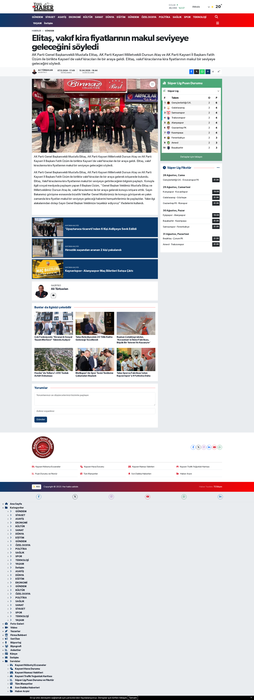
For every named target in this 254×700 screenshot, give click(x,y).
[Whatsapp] (219, 447)
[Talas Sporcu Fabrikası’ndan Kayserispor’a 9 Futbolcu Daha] (136, 359)
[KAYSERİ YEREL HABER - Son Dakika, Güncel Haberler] (43, 7)
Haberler (36, 31)
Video (13, 627)
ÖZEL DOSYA (148, 17)
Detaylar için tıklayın (191, 157)
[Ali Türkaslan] (41, 291)
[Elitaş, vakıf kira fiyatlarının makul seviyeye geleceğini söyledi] (95, 116)
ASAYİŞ (62, 17)
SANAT (99, 17)
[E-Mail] (53, 295)
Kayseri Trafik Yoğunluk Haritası (194, 467)
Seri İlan (15, 639)
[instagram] (111, 496)
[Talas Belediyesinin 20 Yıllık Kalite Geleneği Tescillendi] (95, 323)
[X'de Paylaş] (196, 71)
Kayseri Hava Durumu (94, 467)
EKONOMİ (75, 17)
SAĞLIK (177, 17)
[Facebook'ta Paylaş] (191, 71)
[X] (198, 447)
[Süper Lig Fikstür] (218, 168)
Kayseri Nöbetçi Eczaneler (48, 467)
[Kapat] (252, 698)
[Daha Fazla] (207, 71)
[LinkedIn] (209, 447)
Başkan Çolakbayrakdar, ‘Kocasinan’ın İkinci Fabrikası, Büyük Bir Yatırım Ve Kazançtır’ (134, 340)
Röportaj (15, 642)
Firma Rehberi (18, 635)
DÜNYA (110, 17)
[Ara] (217, 17)
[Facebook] (193, 447)
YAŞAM (37, 23)
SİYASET (50, 17)
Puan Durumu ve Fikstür (46, 474)
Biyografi (15, 646)
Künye (13, 654)
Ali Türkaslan (59, 288)
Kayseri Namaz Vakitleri (143, 467)
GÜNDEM (37, 17)
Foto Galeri (17, 624)
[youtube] (147, 496)
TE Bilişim (218, 487)
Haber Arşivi (186, 474)
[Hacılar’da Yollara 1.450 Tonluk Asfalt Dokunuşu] (53, 359)
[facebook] (38, 496)
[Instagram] (203, 447)
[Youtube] (214, 447)
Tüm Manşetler (90, 474)
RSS (38, 487)
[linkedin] (220, 496)
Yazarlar (15, 631)
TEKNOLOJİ (199, 17)
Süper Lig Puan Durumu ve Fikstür (34, 680)
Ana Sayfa (16, 504)
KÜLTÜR (87, 17)
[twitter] (75, 496)
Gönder (40, 419)
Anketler (15, 650)
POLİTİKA (164, 17)
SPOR (187, 17)
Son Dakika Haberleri (141, 474)
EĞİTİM (121, 17)
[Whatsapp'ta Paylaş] (202, 71)
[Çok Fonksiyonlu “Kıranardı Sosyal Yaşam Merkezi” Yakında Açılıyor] (53, 323)
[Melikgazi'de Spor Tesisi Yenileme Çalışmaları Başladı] (95, 359)
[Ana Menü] (217, 23)
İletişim (48, 23)
